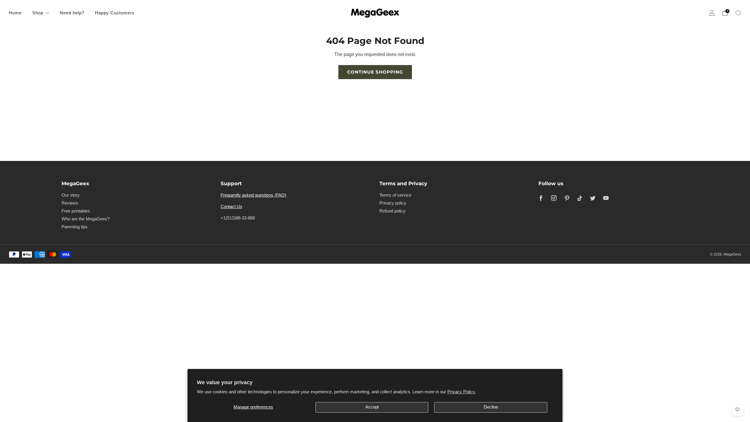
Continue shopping (375, 72)
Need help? (72, 12)
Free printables (76, 211)
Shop (37, 12)
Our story (71, 195)
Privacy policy (392, 203)
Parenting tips (75, 226)
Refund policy (392, 211)
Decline (491, 407)
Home (15, 12)
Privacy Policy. (461, 391)
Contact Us (231, 206)
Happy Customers (114, 12)
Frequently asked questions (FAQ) (253, 195)
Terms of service (395, 195)
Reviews (70, 203)
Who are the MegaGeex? (86, 219)
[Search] (738, 13)
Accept (372, 407)
